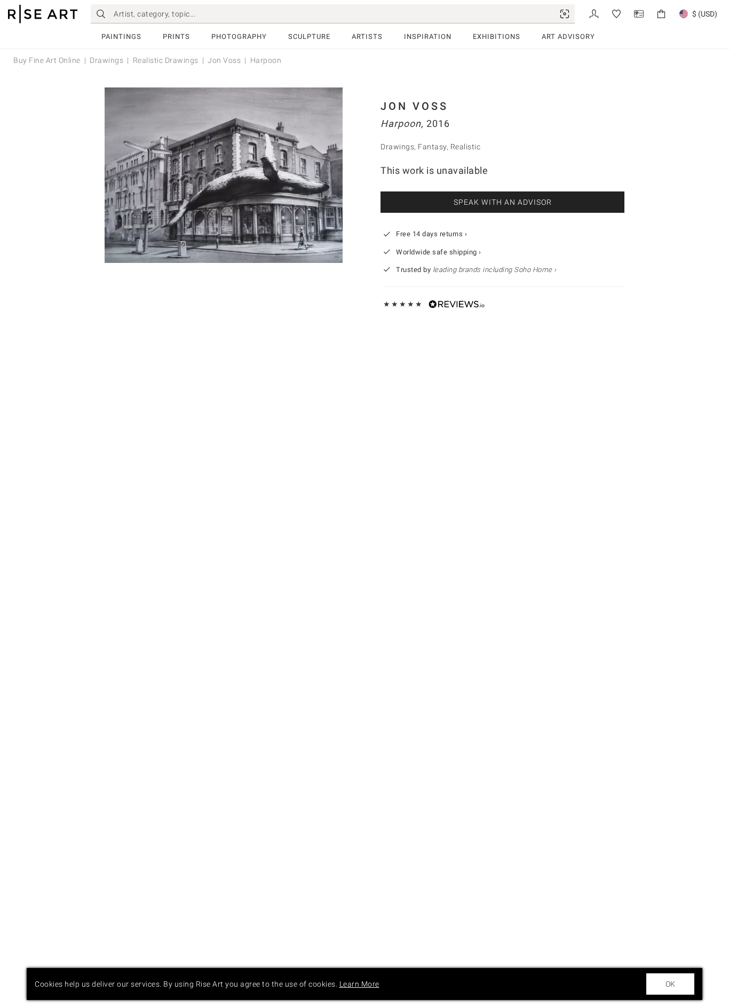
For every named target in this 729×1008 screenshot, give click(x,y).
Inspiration (427, 37)
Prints (176, 37)
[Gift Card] (639, 13)
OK (670, 984)
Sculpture (309, 37)
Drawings (106, 60)
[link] (564, 13)
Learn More (359, 984)
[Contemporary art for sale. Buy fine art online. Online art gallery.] (42, 14)
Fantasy (432, 146)
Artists (367, 37)
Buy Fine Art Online (47, 60)
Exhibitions (496, 37)
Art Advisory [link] (568, 37)
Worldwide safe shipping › (438, 252)
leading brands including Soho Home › (495, 270)
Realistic (465, 146)
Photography (239, 37)
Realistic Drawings (166, 60)
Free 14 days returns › (431, 234)
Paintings (121, 37)
